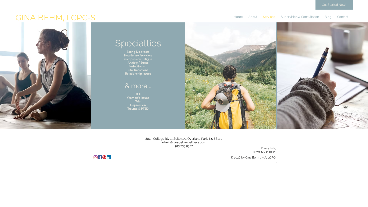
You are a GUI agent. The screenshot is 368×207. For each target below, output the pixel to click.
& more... (138, 86)
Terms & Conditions (265, 151)
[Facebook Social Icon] (100, 157)
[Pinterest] (104, 157)
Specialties (138, 43)
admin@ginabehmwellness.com (183, 142)
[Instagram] (96, 157)
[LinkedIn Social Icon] (109, 157)
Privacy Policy (269, 148)
